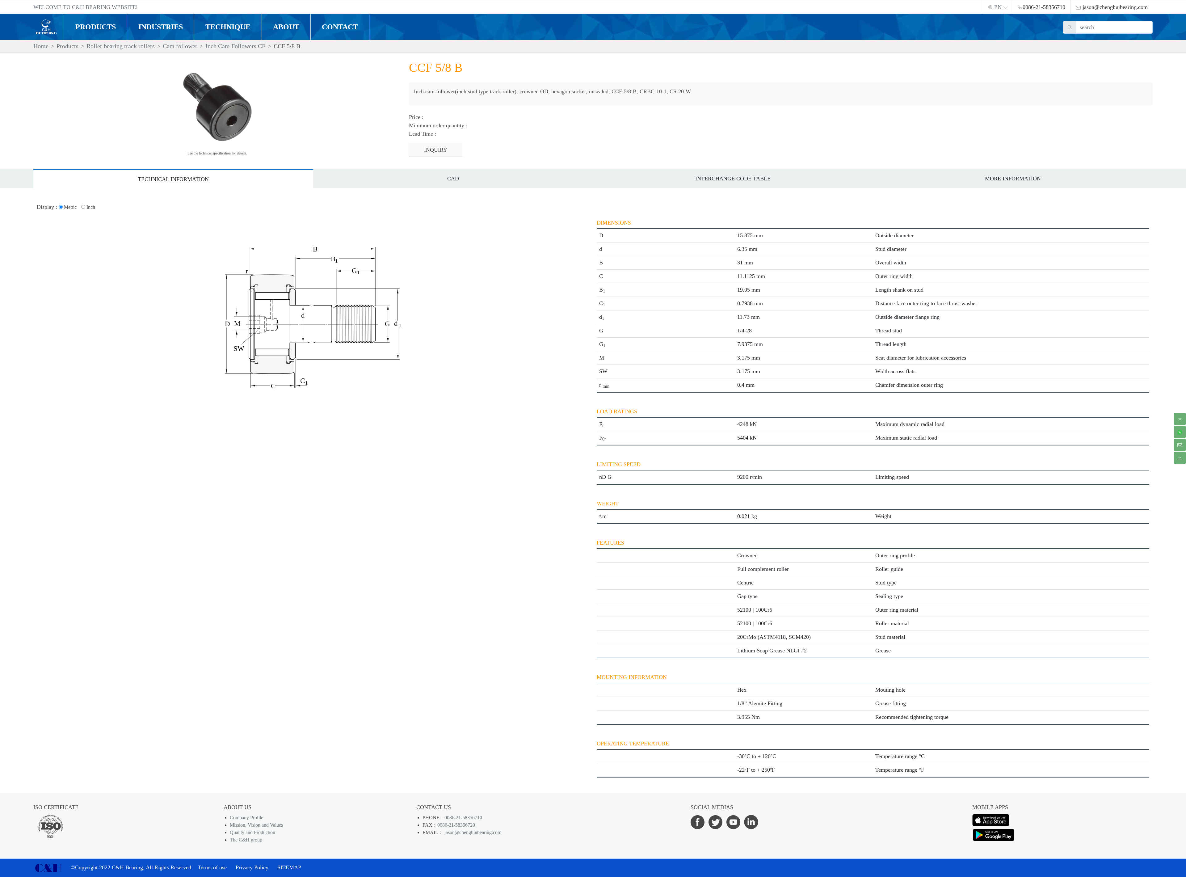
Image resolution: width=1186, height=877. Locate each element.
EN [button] (998, 7)
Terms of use (212, 867)
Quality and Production (252, 832)
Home (40, 46)
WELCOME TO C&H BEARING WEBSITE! (85, 7)
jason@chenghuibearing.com (472, 832)
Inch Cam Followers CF (235, 46)
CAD (453, 178)
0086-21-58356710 (463, 817)
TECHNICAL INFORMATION (173, 179)
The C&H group (246, 839)
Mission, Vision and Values (256, 825)
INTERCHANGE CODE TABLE (733, 178)
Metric (70, 207)
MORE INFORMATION (1013, 178)
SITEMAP (289, 867)
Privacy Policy (252, 867)
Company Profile (246, 817)
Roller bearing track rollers (120, 46)
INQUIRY (435, 150)
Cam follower (180, 46)
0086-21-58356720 (456, 825)
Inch (90, 207)
